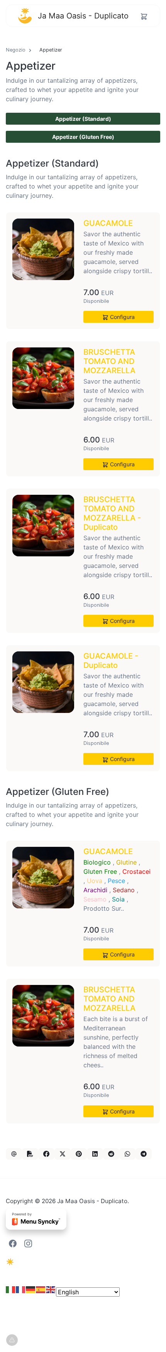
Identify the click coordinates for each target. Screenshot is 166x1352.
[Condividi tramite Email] (14, 1154)
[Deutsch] (31, 1292)
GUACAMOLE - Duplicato (110, 660)
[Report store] (12, 1340)
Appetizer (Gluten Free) (83, 137)
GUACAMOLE (108, 223)
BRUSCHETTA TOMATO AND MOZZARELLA (109, 361)
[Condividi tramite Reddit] (111, 1154)
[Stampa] (30, 1154)
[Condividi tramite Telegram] (144, 1154)
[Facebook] (13, 1243)
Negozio (15, 50)
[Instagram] (28, 1243)
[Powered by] (36, 1223)
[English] (51, 1292)
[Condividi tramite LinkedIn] (95, 1154)
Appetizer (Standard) (83, 118)
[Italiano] (11, 1292)
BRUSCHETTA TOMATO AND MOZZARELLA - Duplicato (112, 513)
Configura (121, 317)
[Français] (21, 1292)
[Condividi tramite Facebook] (46, 1154)
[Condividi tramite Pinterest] (79, 1154)
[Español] (41, 1292)
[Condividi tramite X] (62, 1154)
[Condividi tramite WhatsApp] (127, 1154)
